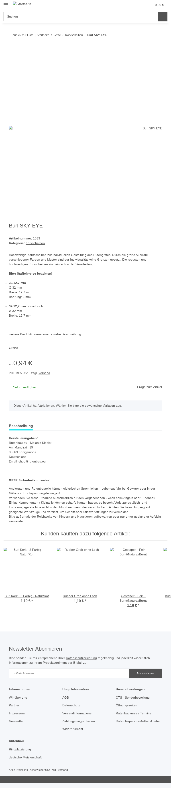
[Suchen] (162, 16)
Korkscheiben (35, 243)
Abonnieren (145, 673)
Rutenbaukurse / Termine (133, 713)
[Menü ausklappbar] (6, 3)
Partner (14, 705)
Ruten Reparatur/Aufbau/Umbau (138, 721)
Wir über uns (18, 697)
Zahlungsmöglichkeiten (78, 721)
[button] (131, 4)
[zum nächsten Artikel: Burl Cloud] (157, 35)
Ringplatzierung (20, 749)
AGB (65, 697)
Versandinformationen (77, 713)
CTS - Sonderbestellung (133, 697)
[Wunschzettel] (140, 4)
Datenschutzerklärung (81, 658)
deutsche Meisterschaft (25, 757)
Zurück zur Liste (22, 35)
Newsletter (16, 721)
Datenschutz (71, 705)
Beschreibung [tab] (21, 426)
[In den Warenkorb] (12, 49)
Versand (44, 373)
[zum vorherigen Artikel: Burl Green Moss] (148, 35)
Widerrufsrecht (72, 729)
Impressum (17, 713)
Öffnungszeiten (126, 705)
